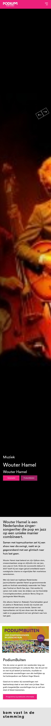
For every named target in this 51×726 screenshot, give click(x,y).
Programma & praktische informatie (20, 697)
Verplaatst (11, 478)
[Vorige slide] (39, 115)
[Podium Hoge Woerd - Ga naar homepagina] (10, 4)
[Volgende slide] (45, 112)
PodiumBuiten (29, 478)
